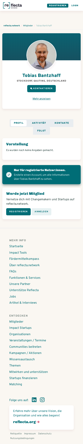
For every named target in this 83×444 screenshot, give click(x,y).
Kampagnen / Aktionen (25, 353)
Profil (19, 123)
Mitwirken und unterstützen (28, 372)
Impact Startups (20, 328)
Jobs (12, 297)
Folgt (41, 130)
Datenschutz (45, 433)
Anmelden (41, 211)
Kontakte (62, 123)
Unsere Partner (19, 284)
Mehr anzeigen (42, 99)
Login (74, 6)
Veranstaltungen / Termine (27, 341)
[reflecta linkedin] (34, 400)
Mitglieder (16, 322)
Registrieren (57, 5)
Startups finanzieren (23, 378)
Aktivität (39, 123)
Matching (15, 384)
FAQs (12, 272)
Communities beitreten (25, 347)
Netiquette (16, 433)
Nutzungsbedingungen (22, 438)
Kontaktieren (43, 88)
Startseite (16, 246)
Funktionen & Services (25, 278)
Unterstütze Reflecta (24, 290)
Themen (15, 366)
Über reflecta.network (24, 265)
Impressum (30, 433)
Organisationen (19, 334)
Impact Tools (18, 253)
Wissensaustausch (22, 359)
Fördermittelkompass (24, 259)
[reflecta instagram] (42, 400)
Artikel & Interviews (23, 303)
